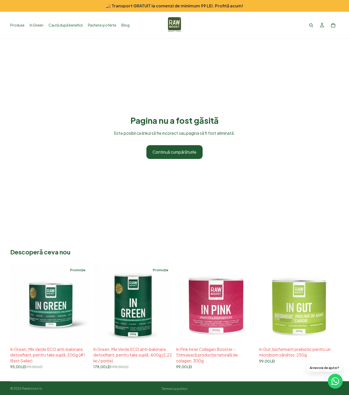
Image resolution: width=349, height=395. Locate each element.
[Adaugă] (82, 336)
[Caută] (311, 25)
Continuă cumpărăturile (174, 152)
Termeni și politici (174, 389)
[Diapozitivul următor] (82, 304)
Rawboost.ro (32, 388)
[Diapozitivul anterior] (18, 304)
